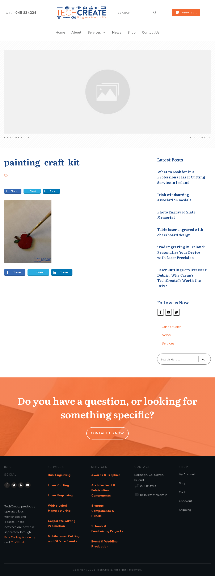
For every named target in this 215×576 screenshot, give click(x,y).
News (166, 335)
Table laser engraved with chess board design (180, 232)
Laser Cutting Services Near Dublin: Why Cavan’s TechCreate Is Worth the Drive (182, 277)
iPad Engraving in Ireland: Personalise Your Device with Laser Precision (181, 252)
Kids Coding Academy (19, 537)
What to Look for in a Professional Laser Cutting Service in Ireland (181, 177)
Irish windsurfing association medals (174, 197)
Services (168, 343)
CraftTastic (18, 542)
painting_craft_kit (42, 162)
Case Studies (171, 327)
